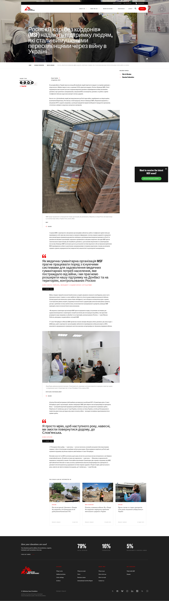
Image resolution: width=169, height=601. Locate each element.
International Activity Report (85, 580)
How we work (102, 577)
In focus (58, 580)
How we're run (102, 574)
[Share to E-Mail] (28, 82)
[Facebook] (117, 591)
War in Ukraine (50, 65)
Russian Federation (39, 65)
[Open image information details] (147, 59)
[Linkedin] (132, 591)
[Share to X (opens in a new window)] (25, 82)
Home (30, 65)
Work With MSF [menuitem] (117, 3)
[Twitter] (113, 591)
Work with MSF (131, 571)
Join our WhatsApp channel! (151, 178)
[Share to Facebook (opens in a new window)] (21, 82)
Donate (142, 8)
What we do (59, 571)
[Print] (32, 82)
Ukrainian (141, 3)
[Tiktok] (137, 591)
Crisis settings (60, 577)
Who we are (102, 571)
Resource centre (81, 577)
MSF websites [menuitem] (127, 3)
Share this (49, 289)
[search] (135, 9)
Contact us (101, 580)
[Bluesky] (122, 591)
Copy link (24, 86)
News (78, 574)
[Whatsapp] (147, 591)
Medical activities (60, 574)
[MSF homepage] (30, 8)
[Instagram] (127, 591)
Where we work (81, 571)
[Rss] (142, 591)
